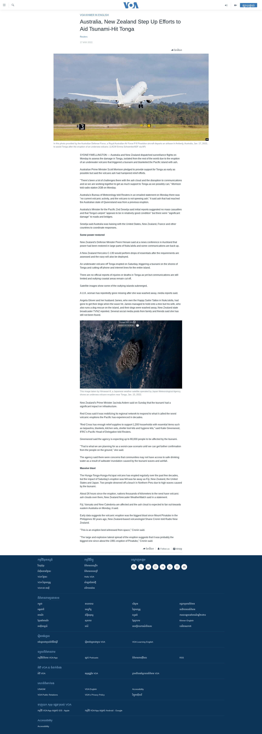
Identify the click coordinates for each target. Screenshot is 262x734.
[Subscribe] (184, 567)
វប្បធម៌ (135, 615)
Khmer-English (187, 620)
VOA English (91, 689)
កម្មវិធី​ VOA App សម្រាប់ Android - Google (103, 710)
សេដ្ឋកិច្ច (88, 609)
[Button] (176, 50)
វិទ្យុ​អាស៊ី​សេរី (137, 695)
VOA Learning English (142, 642)
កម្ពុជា (40, 604)
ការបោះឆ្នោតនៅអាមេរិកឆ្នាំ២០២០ (193, 615)
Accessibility (138, 689)
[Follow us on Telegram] (163, 567)
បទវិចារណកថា (185, 626)
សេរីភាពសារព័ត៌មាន (187, 609)
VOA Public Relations (48, 695)
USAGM (41, 689)
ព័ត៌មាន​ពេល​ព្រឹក (91, 565)
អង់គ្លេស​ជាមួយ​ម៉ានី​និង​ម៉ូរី (48, 642)
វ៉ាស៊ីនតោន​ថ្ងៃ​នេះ (44, 571)
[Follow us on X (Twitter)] (141, 567)
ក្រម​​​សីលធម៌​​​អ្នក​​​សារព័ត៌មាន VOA (145, 673)
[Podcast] (177, 567)
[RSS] (170, 567)
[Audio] (226, 5)
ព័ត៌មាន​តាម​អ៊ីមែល (139, 657)
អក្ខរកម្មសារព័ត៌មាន (187, 604)
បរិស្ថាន (135, 604)
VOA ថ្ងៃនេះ (42, 577)
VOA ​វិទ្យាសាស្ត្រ (44, 582)
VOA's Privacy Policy (95, 695)
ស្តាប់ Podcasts (91, 657)
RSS (182, 657)
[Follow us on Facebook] (134, 567)
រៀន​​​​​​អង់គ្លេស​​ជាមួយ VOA (95, 642)
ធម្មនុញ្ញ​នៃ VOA (91, 673)
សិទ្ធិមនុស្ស (89, 615)
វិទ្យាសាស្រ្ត (136, 609)
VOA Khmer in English (94, 15)
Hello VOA (89, 577)
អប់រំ (86, 626)
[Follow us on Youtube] (148, 567)
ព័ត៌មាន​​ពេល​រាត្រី (91, 571)
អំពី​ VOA (41, 673)
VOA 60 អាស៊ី (43, 588)
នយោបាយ (89, 604)
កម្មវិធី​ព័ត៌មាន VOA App (48, 657)
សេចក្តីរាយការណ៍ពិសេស (142, 626)
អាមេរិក (41, 615)
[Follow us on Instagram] (155, 567)
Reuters (83, 36)
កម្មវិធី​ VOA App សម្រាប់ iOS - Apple (53, 710)
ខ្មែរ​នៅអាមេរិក (43, 620)
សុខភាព (88, 620)
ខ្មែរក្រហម (136, 620)
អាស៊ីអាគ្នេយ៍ (42, 626)
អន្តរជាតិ (41, 609)
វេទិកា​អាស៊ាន (89, 588)
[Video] (235, 5)
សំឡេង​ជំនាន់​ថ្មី (90, 582)
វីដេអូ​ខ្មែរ (41, 565)
